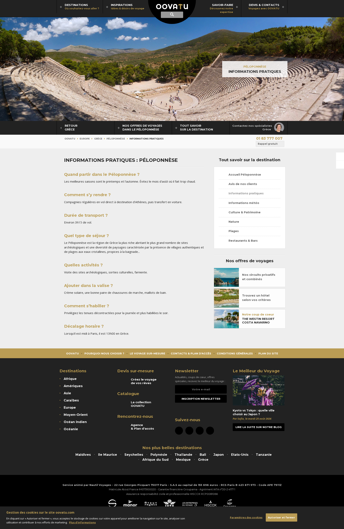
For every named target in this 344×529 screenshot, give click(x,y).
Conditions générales (235, 353)
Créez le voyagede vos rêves (143, 381)
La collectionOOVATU (141, 404)
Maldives (83, 455)
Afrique (70, 379)
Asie (67, 393)
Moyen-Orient (76, 415)
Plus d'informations (82, 522)
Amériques (73, 386)
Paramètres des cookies (246, 517)
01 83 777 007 (269, 138)
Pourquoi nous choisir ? (104, 353)
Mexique (183, 460)
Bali (203, 455)
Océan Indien (75, 422)
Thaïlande (183, 455)
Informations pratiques (246, 193)
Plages (233, 231)
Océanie (71, 429)
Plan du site (268, 353)
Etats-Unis (239, 455)
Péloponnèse (254, 66)
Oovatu (69, 138)
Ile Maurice (107, 455)
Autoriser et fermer (281, 517)
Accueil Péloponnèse (244, 174)
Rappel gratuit (268, 143)
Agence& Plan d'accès (142, 427)
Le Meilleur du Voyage (256, 371)
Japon (218, 455)
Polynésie (158, 455)
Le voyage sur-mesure (147, 353)
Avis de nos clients (242, 184)
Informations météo (243, 203)
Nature (233, 221)
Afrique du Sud (155, 460)
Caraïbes (71, 400)
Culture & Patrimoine (244, 212)
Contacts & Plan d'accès (191, 353)
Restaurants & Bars (243, 240)
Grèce (98, 138)
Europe (85, 138)
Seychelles (133, 455)
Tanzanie (264, 455)
